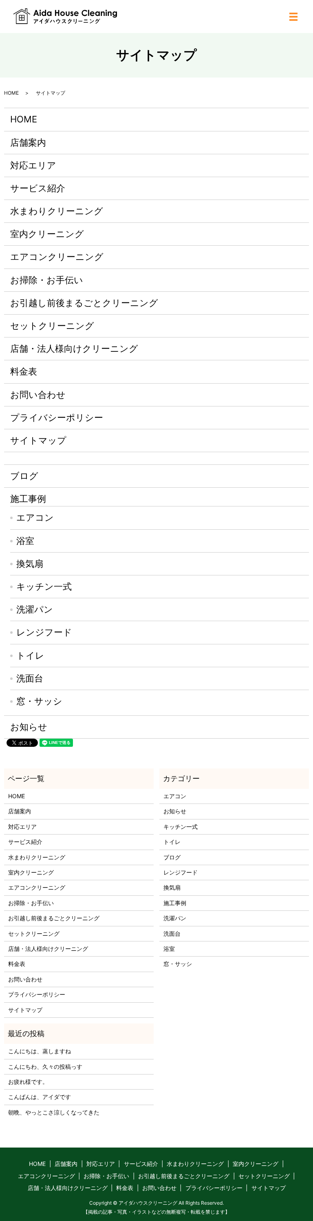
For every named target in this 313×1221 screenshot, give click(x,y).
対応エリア (33, 165)
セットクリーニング (52, 325)
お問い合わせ (38, 394)
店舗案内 (28, 142)
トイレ (30, 655)
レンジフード (44, 632)
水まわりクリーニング (56, 211)
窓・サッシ (39, 701)
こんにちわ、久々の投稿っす (45, 1066)
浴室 (25, 540)
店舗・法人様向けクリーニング (74, 348)
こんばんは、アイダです (39, 1096)
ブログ (24, 476)
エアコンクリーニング (57, 256)
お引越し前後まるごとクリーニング (84, 302)
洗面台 (29, 678)
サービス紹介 (37, 188)
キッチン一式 (44, 586)
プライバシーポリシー (56, 417)
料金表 (23, 371)
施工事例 (28, 498)
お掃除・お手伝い (46, 280)
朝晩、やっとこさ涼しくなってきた (53, 1112)
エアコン (35, 517)
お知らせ (28, 727)
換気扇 (29, 563)
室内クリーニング (47, 234)
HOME (11, 93)
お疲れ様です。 (28, 1081)
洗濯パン (34, 609)
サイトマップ (38, 440)
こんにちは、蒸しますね (39, 1051)
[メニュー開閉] (293, 17)
